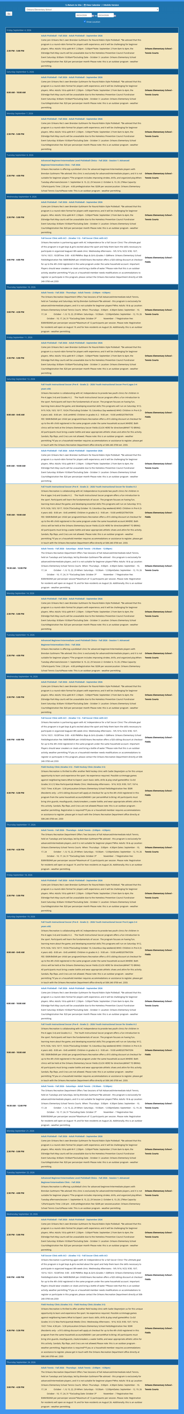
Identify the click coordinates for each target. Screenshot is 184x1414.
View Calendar (93, 5)
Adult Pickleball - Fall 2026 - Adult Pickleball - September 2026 (71, 35)
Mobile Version (111, 5)
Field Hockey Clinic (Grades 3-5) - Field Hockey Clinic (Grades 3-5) (73, 767)
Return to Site (75, 5)
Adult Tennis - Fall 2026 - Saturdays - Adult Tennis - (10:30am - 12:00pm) (76, 548)
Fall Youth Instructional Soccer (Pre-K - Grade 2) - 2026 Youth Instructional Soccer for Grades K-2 (89, 486)
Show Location (93, 21)
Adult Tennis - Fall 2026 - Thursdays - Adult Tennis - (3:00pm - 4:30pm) (75, 292)
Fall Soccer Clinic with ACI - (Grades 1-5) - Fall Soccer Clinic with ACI (74, 238)
